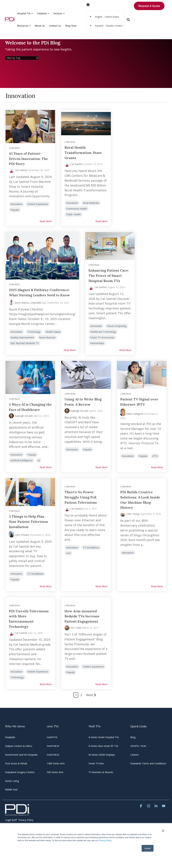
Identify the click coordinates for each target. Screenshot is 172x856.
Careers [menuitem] (134, 754)
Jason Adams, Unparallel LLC (30, 302)
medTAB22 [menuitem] (53, 754)
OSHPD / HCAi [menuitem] (138, 746)
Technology (33, 331)
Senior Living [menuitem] (12, 781)
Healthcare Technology (103, 331)
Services (57, 13)
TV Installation (35, 573)
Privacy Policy (105, 840)
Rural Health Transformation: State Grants (83, 152)
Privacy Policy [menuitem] (25, 820)
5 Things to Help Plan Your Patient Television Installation (28, 521)
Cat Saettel (21, 170)
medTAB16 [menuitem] (53, 746)
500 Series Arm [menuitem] (55, 772)
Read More (46, 221)
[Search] (128, 20)
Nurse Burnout (47, 337)
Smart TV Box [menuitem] (96, 763)
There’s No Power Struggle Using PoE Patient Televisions (80, 497)
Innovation (16, 204)
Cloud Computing (116, 326)
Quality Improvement (22, 337)
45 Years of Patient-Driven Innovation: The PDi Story (28, 158)
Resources (22, 25)
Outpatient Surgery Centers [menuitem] (20, 772)
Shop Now (70, 25)
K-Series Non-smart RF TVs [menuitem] (103, 746)
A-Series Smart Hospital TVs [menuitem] (104, 737)
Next (89, 695)
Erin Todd (75, 627)
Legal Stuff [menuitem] (11, 820)
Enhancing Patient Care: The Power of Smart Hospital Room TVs (109, 275)
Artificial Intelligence (22, 460)
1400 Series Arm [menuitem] (56, 763)
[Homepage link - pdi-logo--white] (17, 814)
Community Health (76, 208)
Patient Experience (37, 204)
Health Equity (53, 331)
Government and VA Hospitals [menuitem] (21, 754)
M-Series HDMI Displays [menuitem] (102, 754)
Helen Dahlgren (134, 413)
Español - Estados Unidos (109, 25)
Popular (15, 209)
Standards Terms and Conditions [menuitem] (148, 763)
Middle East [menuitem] (11, 789)
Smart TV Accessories (102, 337)
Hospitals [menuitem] (10, 737)
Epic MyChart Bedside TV (25, 343)
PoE (68, 553)
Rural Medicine (91, 202)
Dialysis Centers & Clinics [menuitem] (18, 746)
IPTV (155, 456)
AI (39, 460)
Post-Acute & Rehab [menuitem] (16, 763)
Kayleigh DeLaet (24, 415)
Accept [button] (147, 848)
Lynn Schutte (22, 534)
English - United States (107, 16)
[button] (141, 806)
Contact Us (55, 25)
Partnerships (97, 343)
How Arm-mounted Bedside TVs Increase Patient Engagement (81, 616)
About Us (40, 25)
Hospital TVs (24, 13)
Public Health (73, 214)
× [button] (163, 829)
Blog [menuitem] (132, 737)
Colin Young (132, 513)
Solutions (42, 13)
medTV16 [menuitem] (52, 737)
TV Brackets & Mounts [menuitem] (101, 772)
